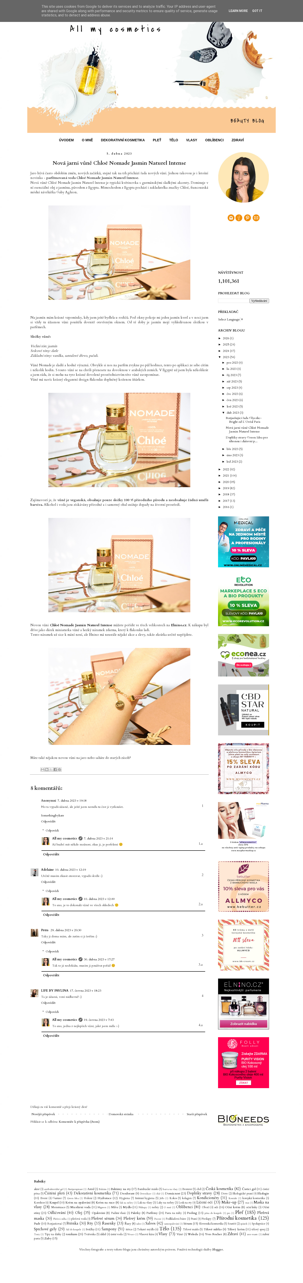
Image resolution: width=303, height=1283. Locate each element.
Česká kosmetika (219, 1188)
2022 (226, 469)
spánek (243, 1223)
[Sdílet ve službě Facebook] (55, 769)
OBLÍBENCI (214, 140)
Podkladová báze (176, 1219)
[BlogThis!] (47, 769)
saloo (138, 1223)
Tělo (164, 1228)
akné (37, 1189)
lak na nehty (126, 1202)
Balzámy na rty (120, 1189)
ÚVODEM (66, 140)
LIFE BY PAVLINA (55, 990)
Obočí (205, 1207)
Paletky (135, 1213)
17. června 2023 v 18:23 (85, 990)
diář (158, 1193)
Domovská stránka (121, 1114)
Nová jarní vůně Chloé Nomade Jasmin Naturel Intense (247, 430)
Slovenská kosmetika (211, 1224)
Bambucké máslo (148, 1189)
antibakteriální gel (53, 1189)
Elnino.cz (179, 625)
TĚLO (173, 140)
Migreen (102, 1207)
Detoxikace (146, 1193)
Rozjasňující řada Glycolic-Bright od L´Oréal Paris (244, 420)
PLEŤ (157, 140)
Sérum (187, 1223)
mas (247, 1202)
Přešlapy (206, 1219)
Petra (45, 930)
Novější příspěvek (43, 1114)
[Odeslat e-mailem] (42, 769)
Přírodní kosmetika (236, 1218)
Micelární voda (80, 1207)
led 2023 (233, 461)
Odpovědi (52, 830)
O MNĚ (87, 140)
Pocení (157, 1219)
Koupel (54, 1202)
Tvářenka (90, 1234)
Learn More (238, 11)
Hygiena (124, 1198)
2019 (226, 488)
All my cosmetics (64, 838)
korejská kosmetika (253, 1198)
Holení (88, 1198)
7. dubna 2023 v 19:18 (72, 800)
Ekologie (263, 1193)
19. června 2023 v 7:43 (99, 1020)
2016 (226, 507)
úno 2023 (233, 455)
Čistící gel (249, 1189)
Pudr (37, 1223)
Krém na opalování (78, 1202)
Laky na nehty (165, 1203)
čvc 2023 (233, 394)
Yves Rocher (213, 1234)
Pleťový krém (134, 1218)
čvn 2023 (233, 400)
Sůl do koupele (73, 1229)
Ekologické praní (242, 1194)
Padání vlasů (118, 1213)
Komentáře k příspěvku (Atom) (79, 1122)
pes (228, 1213)
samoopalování (171, 1223)
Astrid (90, 1189)
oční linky (252, 1207)
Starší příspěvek (197, 1114)
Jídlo (162, 1198)
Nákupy (143, 1207)
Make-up (229, 1202)
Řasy (128, 1223)
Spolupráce (258, 1224)
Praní (194, 1219)
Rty (90, 1223)
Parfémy (151, 1213)
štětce (129, 1229)
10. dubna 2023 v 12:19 (70, 870)
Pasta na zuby (173, 1213)
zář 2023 (232, 381)
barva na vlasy (170, 1189)
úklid (103, 1234)
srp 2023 (233, 388)
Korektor (39, 1203)
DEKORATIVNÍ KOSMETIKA (123, 140)
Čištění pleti (54, 1193)
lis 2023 (232, 369)
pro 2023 (233, 362)
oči (216, 1207)
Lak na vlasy (145, 1203)
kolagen (187, 1198)
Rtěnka (72, 1223)
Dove (224, 1194)
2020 (226, 482)
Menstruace (58, 1207)
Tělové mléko (213, 1229)
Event (43, 1198)
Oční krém (232, 1207)
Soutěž (232, 1224)
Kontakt (233, 1198)
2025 (226, 344)
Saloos (150, 1223)
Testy (37, 1234)
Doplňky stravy (199, 1193)
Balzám (102, 1189)
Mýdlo (127, 1207)
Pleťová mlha (60, 1219)
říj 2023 (232, 375)
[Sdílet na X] (51, 769)
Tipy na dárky (53, 1234)
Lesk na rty (185, 1203)
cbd (199, 1189)
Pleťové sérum (102, 1218)
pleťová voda (79, 1219)
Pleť (239, 1212)
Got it (257, 11)
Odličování (57, 1212)
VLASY (191, 140)
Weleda (193, 1234)
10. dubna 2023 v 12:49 (99, 899)
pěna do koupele (213, 1213)
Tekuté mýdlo (145, 1229)
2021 (226, 475)
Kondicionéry (208, 1197)
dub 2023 (233, 413)
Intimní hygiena (145, 1198)
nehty (155, 1207)
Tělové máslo (191, 1229)
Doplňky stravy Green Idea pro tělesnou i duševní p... (247, 439)
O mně (167, 1207)
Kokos (173, 1198)
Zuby (47, 1238)
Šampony (109, 1229)
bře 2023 (233, 449)
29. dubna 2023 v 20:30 (66, 930)
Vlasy (163, 1233)
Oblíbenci (184, 1206)
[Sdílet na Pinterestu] (59, 769)
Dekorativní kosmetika (92, 1193)
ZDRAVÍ (238, 140)
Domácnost (172, 1193)
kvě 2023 (233, 406)
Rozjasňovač (54, 1224)
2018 (226, 494)
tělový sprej (258, 1229)
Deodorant (127, 1193)
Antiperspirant (75, 1189)
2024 (226, 351)
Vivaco (130, 1234)
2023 (226, 357)
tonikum (71, 1234)
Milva (114, 1207)
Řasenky (109, 1223)
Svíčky (90, 1229)
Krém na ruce (105, 1202)
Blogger (217, 1249)
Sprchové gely (45, 1229)
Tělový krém (235, 1229)
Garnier (57, 1198)
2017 (226, 501)
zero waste (252, 1234)
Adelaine (47, 870)
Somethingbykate (52, 815)
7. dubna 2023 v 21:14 (98, 838)
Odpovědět (48, 821)
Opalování (98, 1213)
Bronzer (187, 1189)
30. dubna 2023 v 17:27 (99, 959)
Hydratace (105, 1198)
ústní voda (117, 1234)
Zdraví (233, 1233)
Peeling (192, 1213)
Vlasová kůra (146, 1234)
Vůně (180, 1234)
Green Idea (73, 1198)
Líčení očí (204, 1202)
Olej (78, 1212)
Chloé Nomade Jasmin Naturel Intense (81, 625)
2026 (226, 338)
